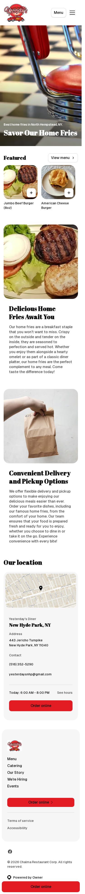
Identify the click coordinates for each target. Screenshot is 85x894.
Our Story (15, 772)
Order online (41, 705)
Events (13, 786)
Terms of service (20, 821)
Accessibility (17, 828)
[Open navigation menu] (72, 12)
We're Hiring (17, 779)
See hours (65, 693)
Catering (14, 765)
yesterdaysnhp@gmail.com (30, 675)
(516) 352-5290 (21, 665)
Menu (58, 12)
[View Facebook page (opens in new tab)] (10, 851)
